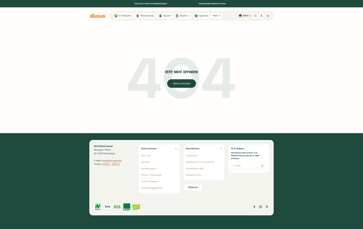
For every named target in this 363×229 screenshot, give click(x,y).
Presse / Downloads (151, 174)
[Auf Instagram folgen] (260, 207)
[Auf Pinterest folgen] (267, 207)
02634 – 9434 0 (111, 164)
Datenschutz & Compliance (200, 162)
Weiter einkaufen (181, 83)
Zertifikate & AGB (195, 168)
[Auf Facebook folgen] (254, 207)
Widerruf (193, 187)
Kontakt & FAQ (193, 174)
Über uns (145, 155)
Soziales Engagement (152, 187)
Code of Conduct (150, 181)
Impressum (192, 155)
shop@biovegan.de (112, 160)
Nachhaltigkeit (148, 168)
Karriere (145, 162)
